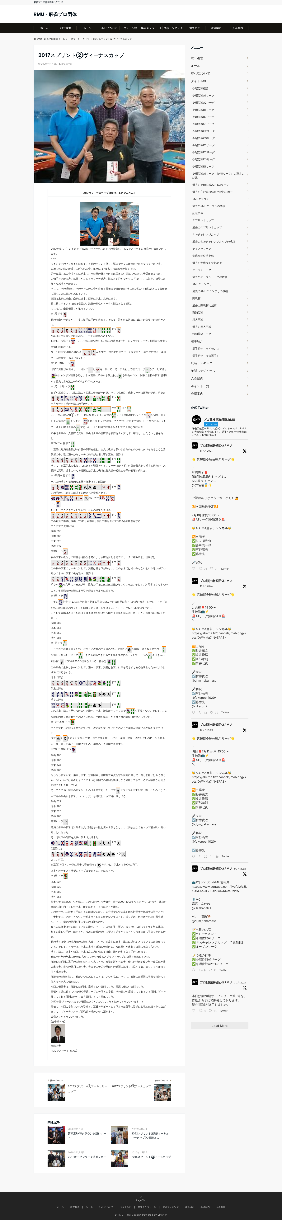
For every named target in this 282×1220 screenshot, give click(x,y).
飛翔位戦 (197, 312)
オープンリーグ (201, 269)
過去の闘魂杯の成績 (204, 305)
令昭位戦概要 (200, 88)
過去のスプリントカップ (207, 227)
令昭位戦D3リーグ (203, 159)
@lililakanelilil (201, 908)
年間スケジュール (151, 28)
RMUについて (109, 28)
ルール (87, 28)
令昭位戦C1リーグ (203, 123)
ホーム (44, 28)
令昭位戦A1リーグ (203, 95)
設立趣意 (65, 28)
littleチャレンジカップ (205, 234)
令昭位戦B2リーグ (203, 116)
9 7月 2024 (240, 868)
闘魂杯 (196, 298)
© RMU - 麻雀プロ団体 (128, 1214)
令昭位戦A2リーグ (203, 102)
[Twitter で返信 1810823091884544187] (194, 970)
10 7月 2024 (206, 729)
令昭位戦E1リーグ (203, 166)
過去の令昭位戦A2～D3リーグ (210, 184)
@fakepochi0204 (204, 697)
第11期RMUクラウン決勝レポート (87, 1135)
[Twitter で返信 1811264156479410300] (194, 713)
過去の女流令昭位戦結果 (207, 262)
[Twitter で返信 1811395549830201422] (194, 569)
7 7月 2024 (240, 982)
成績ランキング (173, 28)
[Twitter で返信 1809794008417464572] (194, 1011)
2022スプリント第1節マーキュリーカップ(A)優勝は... (150, 1135)
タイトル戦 (130, 28)
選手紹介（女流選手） (205, 355)
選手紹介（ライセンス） (207, 348)
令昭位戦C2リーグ (203, 131)
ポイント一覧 (200, 386)
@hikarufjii (199, 706)
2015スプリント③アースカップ (151, 1156)
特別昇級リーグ (201, 333)
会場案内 (216, 28)
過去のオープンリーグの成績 (209, 277)
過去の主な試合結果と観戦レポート (213, 191)
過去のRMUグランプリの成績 (210, 291)
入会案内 (237, 28)
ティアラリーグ (201, 248)
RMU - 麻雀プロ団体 (55, 14)
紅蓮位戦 (197, 213)
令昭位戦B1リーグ (203, 109)
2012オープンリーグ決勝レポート (87, 1159)
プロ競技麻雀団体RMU (216, 445)
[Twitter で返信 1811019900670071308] (194, 857)
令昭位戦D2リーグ (203, 152)
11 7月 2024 (206, 450)
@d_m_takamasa (204, 680)
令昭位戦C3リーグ (203, 138)
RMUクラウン (200, 198)
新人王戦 (197, 319)
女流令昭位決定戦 (203, 255)
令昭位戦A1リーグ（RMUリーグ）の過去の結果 (218, 175)
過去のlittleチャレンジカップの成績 (213, 241)
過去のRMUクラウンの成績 (208, 206)
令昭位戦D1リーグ (203, 145)
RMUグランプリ (202, 284)
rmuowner (66, 63)
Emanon (162, 1214)
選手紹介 (194, 28)
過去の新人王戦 (201, 326)
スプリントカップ (203, 220)
